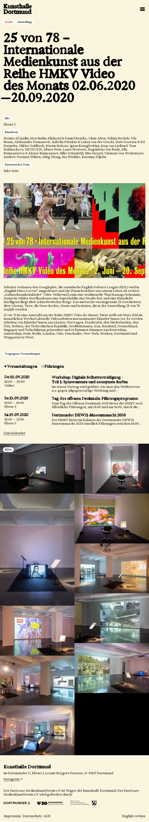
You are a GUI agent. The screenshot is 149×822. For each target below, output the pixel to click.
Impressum (12, 816)
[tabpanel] (74, 400)
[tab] (20, 366)
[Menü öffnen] (142, 9)
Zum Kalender (14, 433)
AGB (47, 816)
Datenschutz (32, 816)
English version (133, 816)
